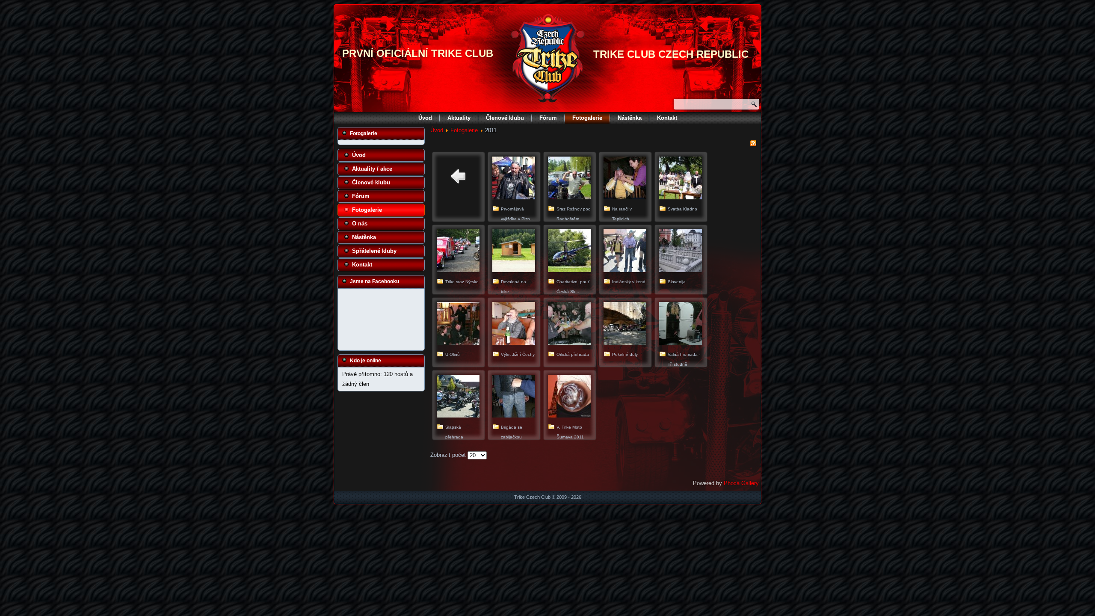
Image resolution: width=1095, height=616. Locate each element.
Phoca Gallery (741, 483)
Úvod (425, 118)
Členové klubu (505, 118)
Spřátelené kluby (374, 251)
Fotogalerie (587, 118)
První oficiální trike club (417, 53)
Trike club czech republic (671, 54)
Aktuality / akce (372, 169)
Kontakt (667, 118)
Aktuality (459, 118)
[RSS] (753, 145)
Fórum (548, 118)
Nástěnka (630, 118)
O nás (359, 223)
